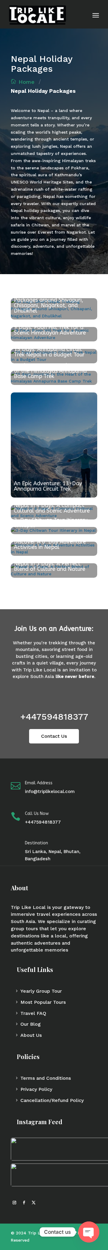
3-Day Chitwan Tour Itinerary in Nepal (50, 523)
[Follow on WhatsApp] (43, 1202)
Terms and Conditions (45, 1078)
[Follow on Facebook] (24, 1202)
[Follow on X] (33, 1202)
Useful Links (35, 969)
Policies (28, 1056)
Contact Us (54, 736)
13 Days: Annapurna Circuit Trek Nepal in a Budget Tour (49, 352)
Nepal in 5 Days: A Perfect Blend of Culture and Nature (49, 566)
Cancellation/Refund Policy (52, 1100)
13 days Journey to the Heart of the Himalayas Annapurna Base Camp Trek (51, 371)
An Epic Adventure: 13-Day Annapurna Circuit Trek (48, 486)
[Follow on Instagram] (14, 1202)
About (19, 888)
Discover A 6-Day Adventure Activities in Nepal (50, 544)
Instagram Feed (39, 1122)
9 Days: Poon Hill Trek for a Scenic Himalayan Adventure (50, 330)
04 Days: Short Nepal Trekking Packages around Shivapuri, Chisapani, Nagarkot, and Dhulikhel (52, 302)
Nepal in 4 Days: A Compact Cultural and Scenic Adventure (52, 508)
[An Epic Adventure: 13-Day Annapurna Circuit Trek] (54, 445)
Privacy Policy (36, 1089)
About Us (31, 1035)
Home (26, 82)
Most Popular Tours (43, 1002)
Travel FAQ (33, 1013)
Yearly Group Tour (41, 991)
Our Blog (30, 1024)
